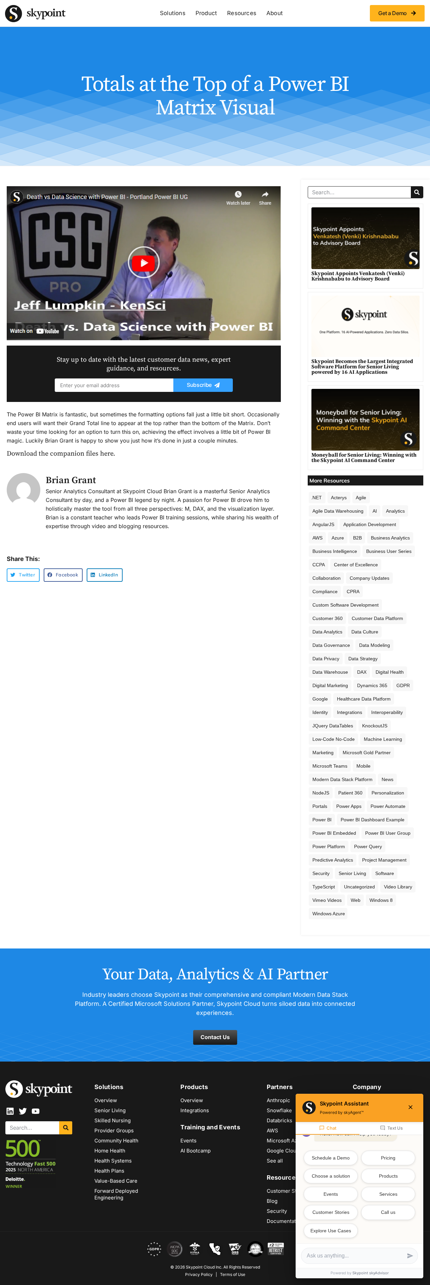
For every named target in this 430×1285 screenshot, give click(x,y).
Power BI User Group (388, 833)
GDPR (403, 685)
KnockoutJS (374, 725)
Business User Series (389, 551)
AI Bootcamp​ (195, 1150)
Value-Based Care (115, 1181)
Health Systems (113, 1161)
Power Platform (328, 846)
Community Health (116, 1140)
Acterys (339, 497)
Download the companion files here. (61, 454)
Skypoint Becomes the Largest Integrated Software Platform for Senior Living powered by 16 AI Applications (362, 366)
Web (355, 900)
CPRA (353, 591)
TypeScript (323, 886)
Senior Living (352, 873)
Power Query (368, 846)
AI (375, 511)
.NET (316, 497)
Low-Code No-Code (333, 739)
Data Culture (364, 631)
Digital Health (390, 672)
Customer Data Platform (377, 618)
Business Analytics (390, 538)
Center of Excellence (356, 564)
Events (188, 1140)
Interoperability (387, 712)
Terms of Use (232, 1274)
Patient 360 (350, 792)
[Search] (417, 192)
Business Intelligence (334, 551)
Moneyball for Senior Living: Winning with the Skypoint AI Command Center (364, 458)
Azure (338, 538)
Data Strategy (363, 658)
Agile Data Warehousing (337, 511)
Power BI (322, 819)
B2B (357, 538)
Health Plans (109, 1171)
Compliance (325, 591)
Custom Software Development (345, 605)
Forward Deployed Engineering (116, 1194)
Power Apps (348, 806)
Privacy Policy (199, 1274)
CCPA (318, 564)
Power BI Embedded (334, 833)
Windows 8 (381, 900)
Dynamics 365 (372, 685)
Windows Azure (328, 913)
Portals (319, 806)
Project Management (384, 860)
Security (321, 873)
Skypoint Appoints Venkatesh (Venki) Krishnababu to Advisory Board (358, 276)
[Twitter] (23, 1111)
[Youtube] (35, 1111)
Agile (361, 497)
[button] (144, 263)
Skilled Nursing (112, 1120)
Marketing (323, 752)
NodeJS (320, 792)
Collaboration (326, 578)
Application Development (369, 524)
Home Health (109, 1150)
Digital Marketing (330, 685)
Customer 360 (327, 618)
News (387, 779)
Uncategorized (359, 886)
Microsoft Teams (329, 766)
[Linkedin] (10, 1111)
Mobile (363, 766)
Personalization (388, 792)
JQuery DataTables (332, 725)
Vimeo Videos (327, 900)
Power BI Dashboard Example (372, 819)
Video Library (398, 886)
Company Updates (369, 578)
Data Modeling (374, 645)
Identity (320, 712)
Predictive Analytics (332, 860)
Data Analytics (327, 631)
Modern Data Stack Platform (342, 779)
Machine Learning (383, 739)
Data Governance (331, 645)
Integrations (349, 712)
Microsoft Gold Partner (367, 752)
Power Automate (388, 806)
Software (384, 873)
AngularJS (323, 524)
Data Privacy (325, 658)
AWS (317, 538)
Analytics (395, 511)
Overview (105, 1100)
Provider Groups (114, 1130)
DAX (362, 672)
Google (320, 699)
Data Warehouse (330, 672)
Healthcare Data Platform (364, 699)
